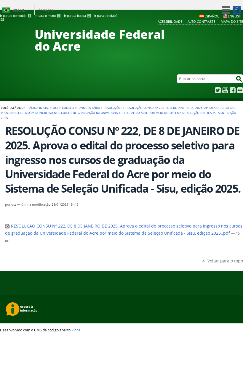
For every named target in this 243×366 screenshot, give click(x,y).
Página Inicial (38, 108)
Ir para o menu (47, 15)
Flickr (240, 90)
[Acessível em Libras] (236, 10)
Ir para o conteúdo (15, 15)
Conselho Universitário (81, 108)
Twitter (218, 90)
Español (211, 16)
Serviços (46, 9)
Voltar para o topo (225, 261)
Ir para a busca (77, 15)
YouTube (225, 90)
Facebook (233, 90)
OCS (55, 108)
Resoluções (113, 108)
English (234, 16)
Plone (76, 330)
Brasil (18, 10)
